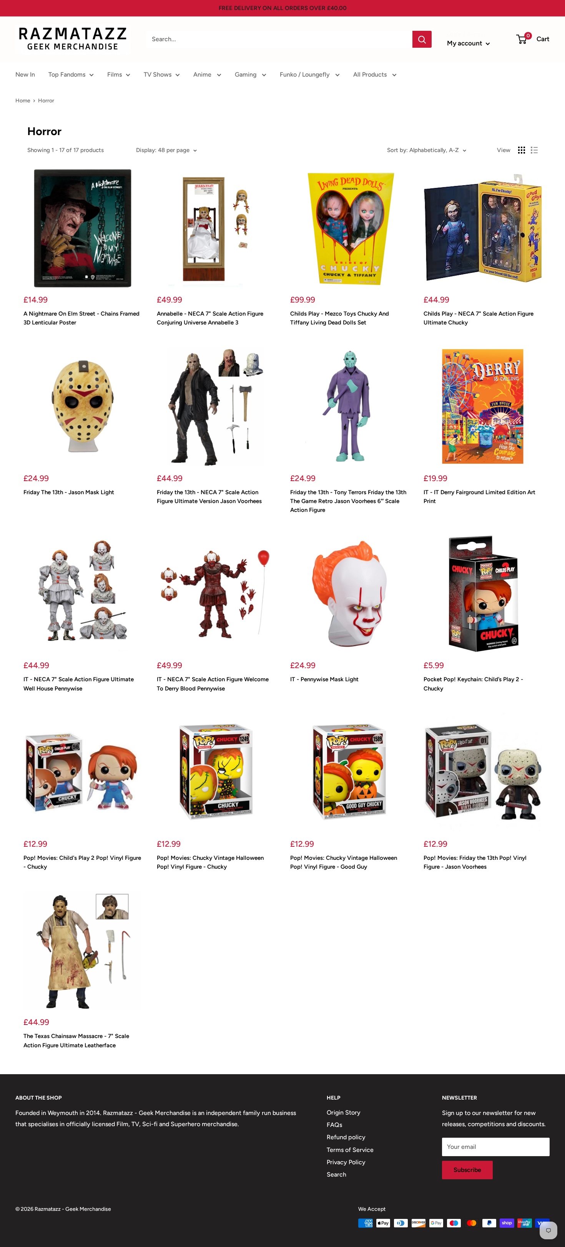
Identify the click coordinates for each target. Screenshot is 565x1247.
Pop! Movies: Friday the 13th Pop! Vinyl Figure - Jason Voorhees (475, 862)
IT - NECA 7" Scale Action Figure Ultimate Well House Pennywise (78, 684)
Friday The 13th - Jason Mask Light (68, 492)
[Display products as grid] (521, 150)
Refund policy (346, 1137)
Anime (203, 74)
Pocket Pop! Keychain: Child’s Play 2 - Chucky (473, 684)
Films (114, 74)
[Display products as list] (534, 150)
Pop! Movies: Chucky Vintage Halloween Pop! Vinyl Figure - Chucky (210, 862)
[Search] (422, 39)
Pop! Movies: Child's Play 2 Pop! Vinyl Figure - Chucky (82, 862)
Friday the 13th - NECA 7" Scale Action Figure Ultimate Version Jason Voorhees (209, 497)
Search (336, 1174)
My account (465, 43)
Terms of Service (350, 1149)
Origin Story (344, 1112)
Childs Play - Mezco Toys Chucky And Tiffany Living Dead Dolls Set (339, 318)
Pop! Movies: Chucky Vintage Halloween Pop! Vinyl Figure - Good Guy (343, 862)
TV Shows (157, 74)
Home (22, 100)
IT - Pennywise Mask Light (324, 679)
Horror (46, 100)
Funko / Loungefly (305, 74)
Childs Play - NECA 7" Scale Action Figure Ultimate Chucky (478, 318)
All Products (370, 74)
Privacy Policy (346, 1162)
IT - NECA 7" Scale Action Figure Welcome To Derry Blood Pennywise (213, 684)
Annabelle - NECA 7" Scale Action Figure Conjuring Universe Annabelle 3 (210, 318)
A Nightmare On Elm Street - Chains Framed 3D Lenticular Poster (81, 318)
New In (25, 74)
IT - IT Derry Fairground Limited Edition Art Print (479, 497)
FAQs (334, 1124)
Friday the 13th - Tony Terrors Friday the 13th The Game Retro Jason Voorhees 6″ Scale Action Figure (348, 501)
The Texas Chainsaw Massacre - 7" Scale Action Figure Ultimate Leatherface (76, 1040)
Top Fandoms (66, 74)
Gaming (246, 74)
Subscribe (467, 1169)
